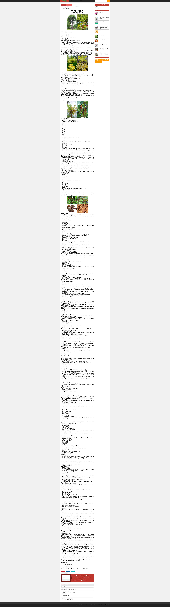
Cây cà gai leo (97, 6)
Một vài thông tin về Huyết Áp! (103, 44)
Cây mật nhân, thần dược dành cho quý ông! (68, 592)
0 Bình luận (68, 8)
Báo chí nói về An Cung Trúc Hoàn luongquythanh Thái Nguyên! (103, 27)
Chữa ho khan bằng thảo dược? (104, 39)
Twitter (73, 571)
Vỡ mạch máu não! (102, 21)
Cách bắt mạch (97, 60)
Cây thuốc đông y (97, 7)
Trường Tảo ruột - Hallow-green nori (67, 599)
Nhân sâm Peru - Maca (65, 593)
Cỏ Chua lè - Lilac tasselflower (66, 586)
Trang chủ (63, 4)
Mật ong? (100, 30)
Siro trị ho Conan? (101, 12)
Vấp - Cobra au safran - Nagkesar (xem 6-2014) (68, 589)
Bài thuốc (96, 59)
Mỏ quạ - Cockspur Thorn (65, 595)
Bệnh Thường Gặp (105, 59)
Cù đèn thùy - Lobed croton (65, 588)
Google (63, 571)
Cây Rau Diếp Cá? (102, 35)
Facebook (68, 571)
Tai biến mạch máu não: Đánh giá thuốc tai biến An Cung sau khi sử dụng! (103, 54)
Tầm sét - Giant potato (64, 596)
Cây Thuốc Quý (69, 4)
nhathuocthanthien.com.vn (68, 567)
